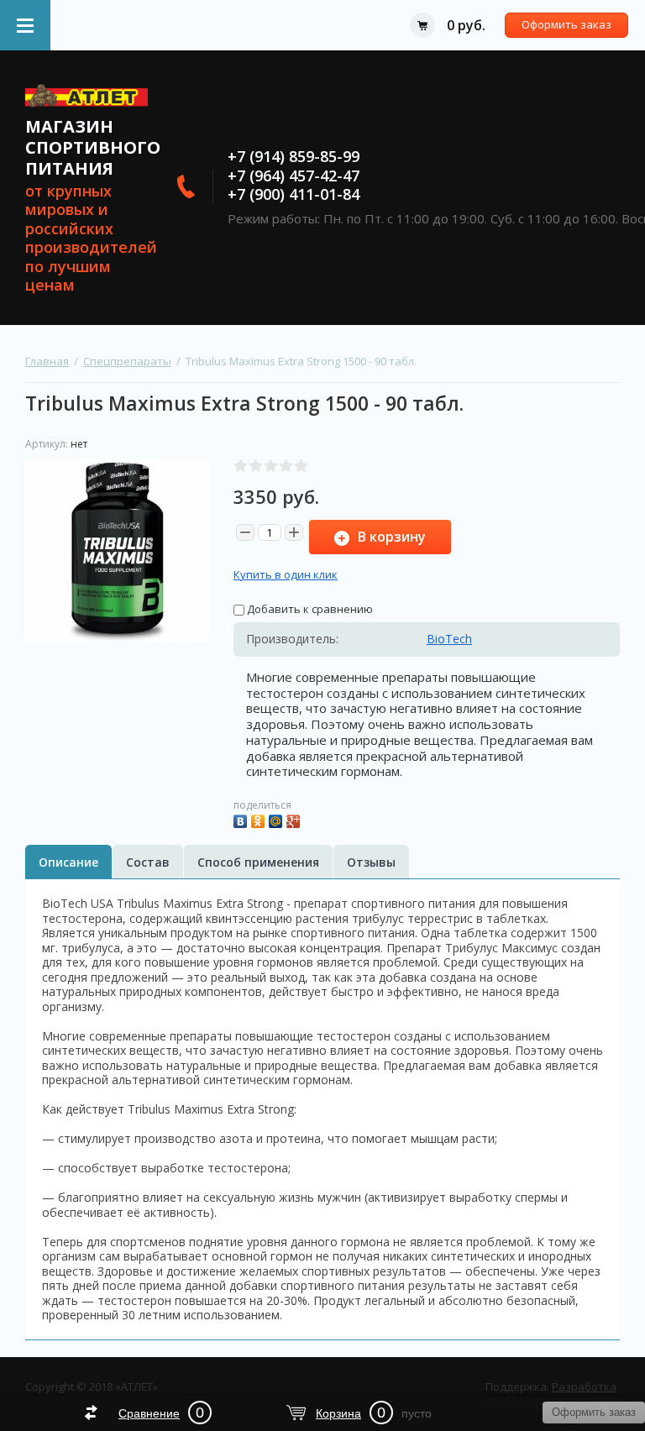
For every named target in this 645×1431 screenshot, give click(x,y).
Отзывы (371, 862)
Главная (47, 361)
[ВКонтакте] (242, 819)
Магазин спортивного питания (92, 147)
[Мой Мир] (277, 819)
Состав (148, 862)
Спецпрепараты (127, 361)
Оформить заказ (566, 24)
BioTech (449, 639)
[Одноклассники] (260, 819)
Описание (68, 862)
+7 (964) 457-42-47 (293, 175)
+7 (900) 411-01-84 (293, 194)
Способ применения (258, 862)
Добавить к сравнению (308, 608)
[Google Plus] (295, 819)
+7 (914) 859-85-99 (293, 156)
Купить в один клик (285, 574)
